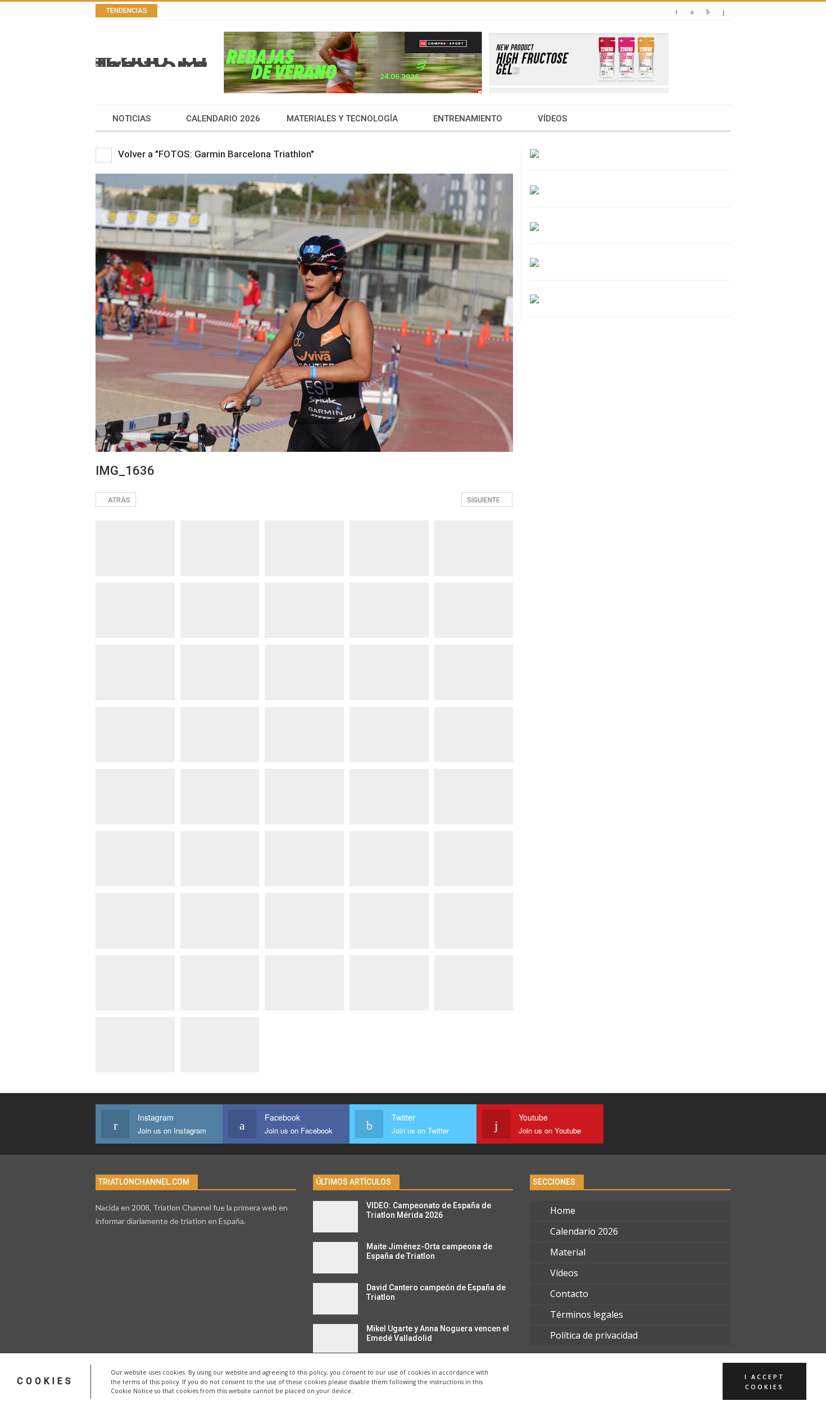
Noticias (131, 119)
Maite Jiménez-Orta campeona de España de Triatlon (429, 1251)
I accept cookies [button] (765, 1381)
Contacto (569, 1293)
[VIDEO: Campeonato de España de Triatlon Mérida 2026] (335, 1216)
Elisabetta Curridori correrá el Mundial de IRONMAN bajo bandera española (344, 11)
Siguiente (484, 500)
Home (562, 1210)
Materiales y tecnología (342, 119)
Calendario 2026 (223, 119)
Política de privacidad (594, 1335)
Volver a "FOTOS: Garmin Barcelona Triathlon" (215, 154)
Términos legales (586, 1314)
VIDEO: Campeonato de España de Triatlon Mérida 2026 (428, 1210)
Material (568, 1252)
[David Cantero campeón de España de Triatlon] (335, 1298)
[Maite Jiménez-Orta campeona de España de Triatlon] (335, 1257)
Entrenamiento (467, 119)
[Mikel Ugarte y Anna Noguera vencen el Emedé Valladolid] (335, 1339)
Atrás (118, 500)
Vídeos (552, 119)
